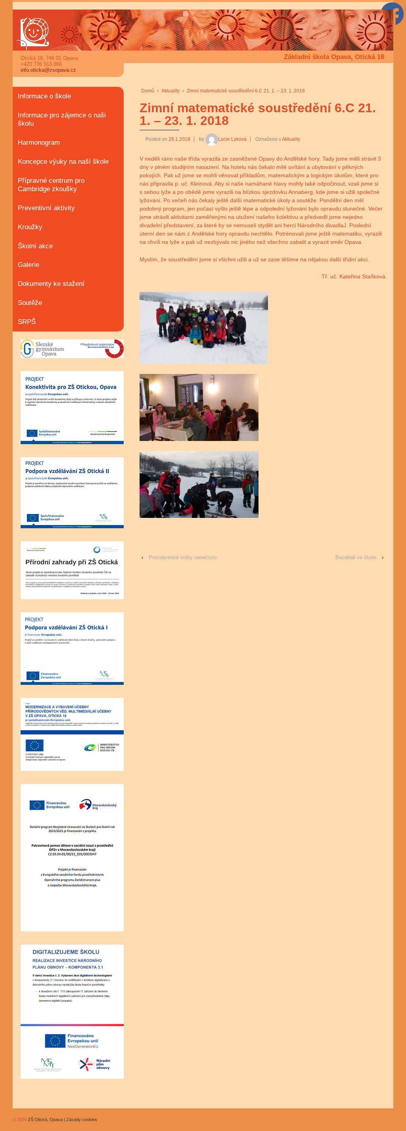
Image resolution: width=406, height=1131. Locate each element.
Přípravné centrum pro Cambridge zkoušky (51, 185)
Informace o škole (44, 96)
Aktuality (170, 91)
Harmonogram (39, 142)
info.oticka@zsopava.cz (48, 70)
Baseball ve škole (355, 557)
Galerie (28, 264)
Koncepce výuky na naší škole (63, 161)
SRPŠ (27, 322)
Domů (147, 91)
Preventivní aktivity (46, 208)
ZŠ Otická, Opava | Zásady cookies (62, 1119)
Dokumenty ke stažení (51, 284)
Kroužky (30, 227)
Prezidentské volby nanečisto (182, 557)
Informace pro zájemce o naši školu (62, 119)
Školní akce (35, 246)
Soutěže (30, 303)
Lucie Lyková (232, 139)
